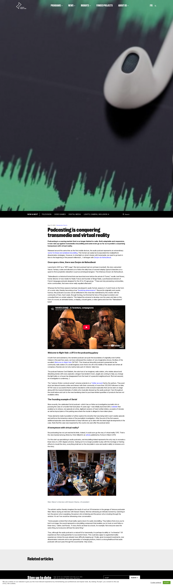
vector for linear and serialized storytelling (62, 253)
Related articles (40, 558)
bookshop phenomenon (87, 290)
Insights (85, 5)
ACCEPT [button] (166, 582)
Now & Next (32, 214)
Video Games (60, 214)
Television (46, 214)
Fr (151, 5)
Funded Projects (104, 5)
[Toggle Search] (155, 5)
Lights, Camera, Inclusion (95, 214)
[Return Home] (23, 5)
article (88, 435)
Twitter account (97, 383)
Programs (56, 5)
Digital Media (75, 214)
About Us (122, 5)
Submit (133, 578)
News (70, 5)
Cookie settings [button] (155, 582)
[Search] (124, 214)
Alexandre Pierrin (61, 225)
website (114, 407)
